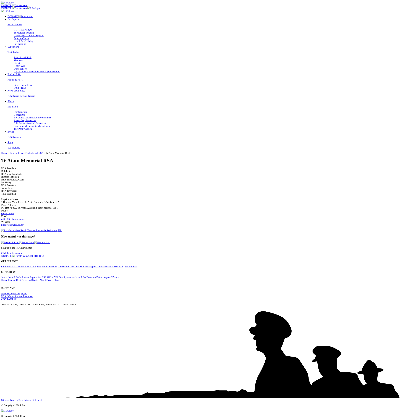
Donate (17, 63)
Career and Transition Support (29, 35)
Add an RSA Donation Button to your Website (37, 71)
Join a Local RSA (22, 57)
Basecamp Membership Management (32, 126)
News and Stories (30, 280)
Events (49, 280)
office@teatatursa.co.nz (12, 219)
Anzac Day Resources (25, 120)
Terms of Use (16, 400)
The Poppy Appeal (23, 129)
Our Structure (20, 112)
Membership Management (14, 293)
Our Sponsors (20, 68)
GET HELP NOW (23, 30)
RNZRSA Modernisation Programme (32, 117)
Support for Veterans (24, 32)
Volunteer (18, 60)
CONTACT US (9, 299)
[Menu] (28, 6)
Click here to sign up (11, 253)
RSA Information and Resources (30, 123)
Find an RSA (16, 153)
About (42, 280)
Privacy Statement (33, 400)
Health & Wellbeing (24, 41)
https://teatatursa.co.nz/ (12, 224)
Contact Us (19, 114)
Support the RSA (38, 277)
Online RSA (20, 87)
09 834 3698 (7, 213)
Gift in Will (19, 66)
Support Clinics (21, 38)
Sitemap (5, 400)
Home (4, 153)
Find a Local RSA (23, 85)
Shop (56, 280)
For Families (20, 44)
